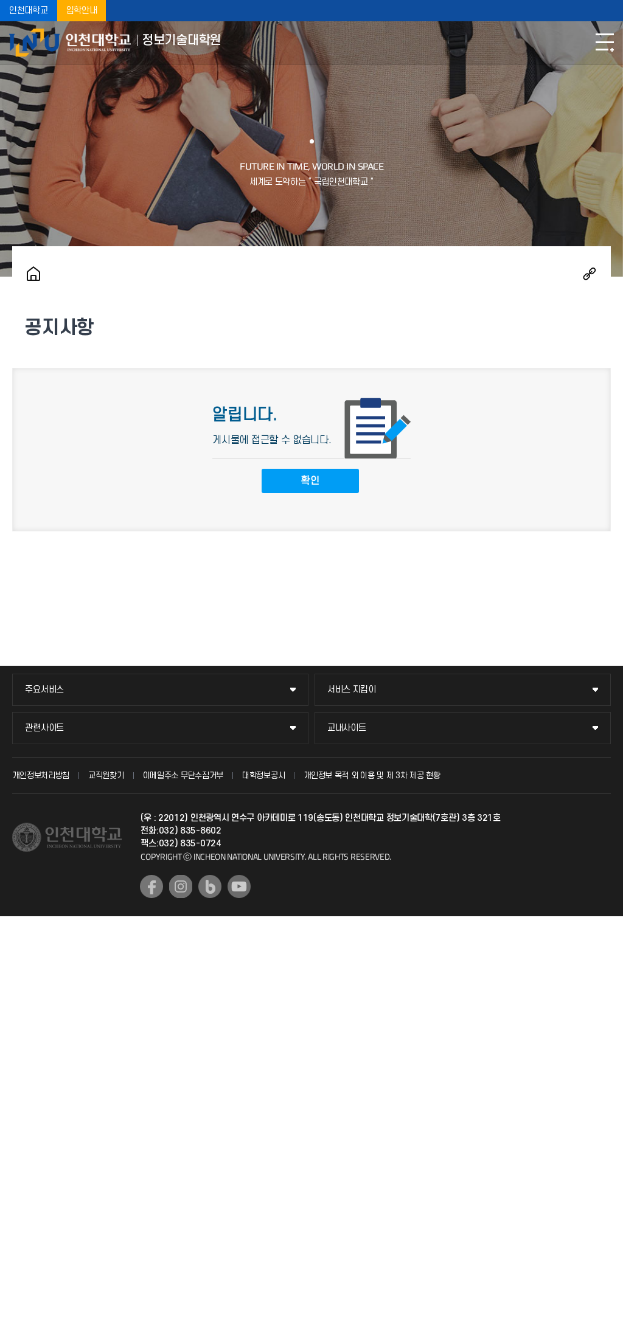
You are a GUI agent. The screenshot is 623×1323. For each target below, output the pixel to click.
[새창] (151, 886)
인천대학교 (28, 10)
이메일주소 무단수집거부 (183, 775)
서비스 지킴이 (351, 690)
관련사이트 (44, 728)
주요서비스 (44, 690)
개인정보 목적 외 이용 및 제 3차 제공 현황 (372, 775)
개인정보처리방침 (40, 775)
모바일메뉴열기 (604, 42)
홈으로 (33, 273)
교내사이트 (346, 728)
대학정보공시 (263, 775)
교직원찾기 (106, 775)
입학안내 (81, 10)
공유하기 (589, 273)
